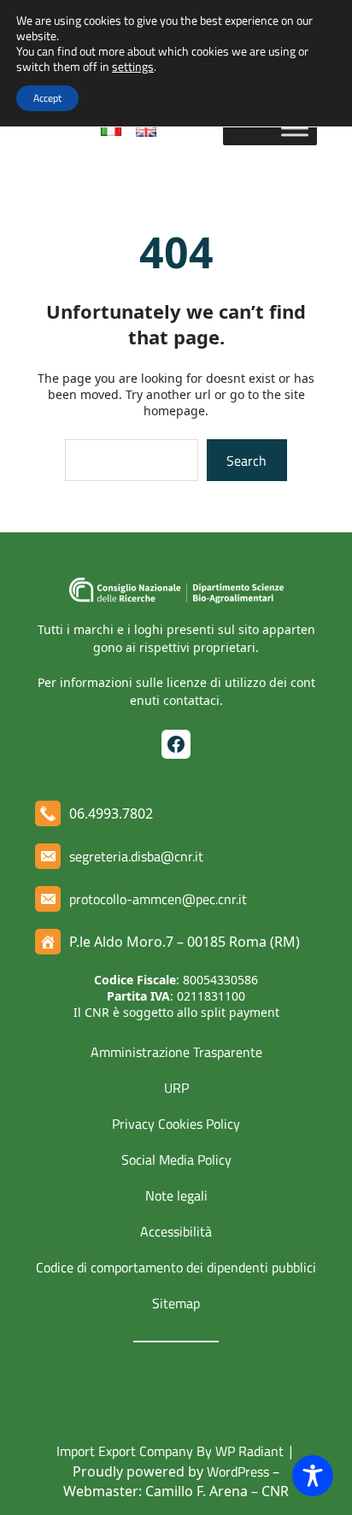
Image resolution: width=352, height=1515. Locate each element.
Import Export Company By (134, 1451)
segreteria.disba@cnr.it (136, 856)
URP (176, 1088)
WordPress (238, 1471)
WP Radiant (248, 1451)
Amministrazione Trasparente (176, 1052)
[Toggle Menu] (294, 128)
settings (133, 66)
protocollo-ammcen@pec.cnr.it (158, 899)
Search (246, 460)
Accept (47, 98)
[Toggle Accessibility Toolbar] (312, 1475)
